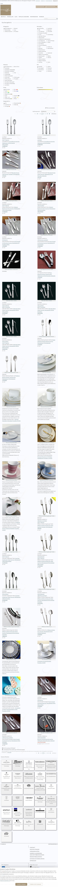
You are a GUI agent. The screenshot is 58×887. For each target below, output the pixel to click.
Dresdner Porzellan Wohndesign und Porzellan (40, 789)
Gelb (6, 91)
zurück (3, 844)
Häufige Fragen (34, 849)
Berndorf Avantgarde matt (46, 732)
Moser (49, 42)
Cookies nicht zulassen (35, 884)
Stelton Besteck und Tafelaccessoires (6, 813)
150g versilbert (40, 205)
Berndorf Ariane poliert (46, 169)
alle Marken (41, 28)
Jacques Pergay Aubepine (11, 516)
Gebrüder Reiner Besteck (17, 800)
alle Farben (7, 89)
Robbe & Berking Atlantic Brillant (46, 336)
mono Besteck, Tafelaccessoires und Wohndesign (18, 814)
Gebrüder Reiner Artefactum (11, 269)
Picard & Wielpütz (42, 45)
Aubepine (18, 522)
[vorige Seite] (37, 114)
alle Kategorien (8, 28)
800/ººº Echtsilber (6, 307)
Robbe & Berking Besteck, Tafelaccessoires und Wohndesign (40, 766)
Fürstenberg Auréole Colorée (11, 695)
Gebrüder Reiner (42, 36)
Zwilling (40, 62)
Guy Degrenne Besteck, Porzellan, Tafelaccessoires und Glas (51, 802)
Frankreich (7, 104)
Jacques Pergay (51, 40)
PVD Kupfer (17, 77)
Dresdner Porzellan (42, 33)
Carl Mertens (41, 31)
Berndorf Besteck (29, 800)
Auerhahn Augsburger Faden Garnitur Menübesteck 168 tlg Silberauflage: (11, 560)
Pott (39, 46)
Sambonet (50, 53)
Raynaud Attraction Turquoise (46, 480)
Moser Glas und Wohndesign (18, 765)
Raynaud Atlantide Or (11, 406)
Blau (15, 91)
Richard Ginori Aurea (11, 659)
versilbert (7, 85)
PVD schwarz (8, 78)
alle (6, 103)
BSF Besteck (6, 836)
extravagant (41, 68)
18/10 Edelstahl (40, 556)
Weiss (15, 98)
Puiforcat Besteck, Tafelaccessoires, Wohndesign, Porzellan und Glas (29, 767)
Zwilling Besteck (40, 824)
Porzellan (16, 31)
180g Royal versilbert (42, 520)
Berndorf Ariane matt (11, 169)
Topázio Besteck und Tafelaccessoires (18, 777)
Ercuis (39, 34)
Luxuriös (49, 69)
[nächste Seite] (47, 114)
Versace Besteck (51, 812)
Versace (49, 57)
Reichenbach (50, 48)
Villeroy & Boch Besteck (51, 824)
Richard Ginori (41, 49)
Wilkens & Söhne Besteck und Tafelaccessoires (28, 777)
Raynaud (40, 48)
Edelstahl (7, 72)
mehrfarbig (7, 98)
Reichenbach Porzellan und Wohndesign (40, 801)
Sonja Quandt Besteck (18, 788)
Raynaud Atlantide (47, 372)
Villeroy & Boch (41, 59)
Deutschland (17, 103)
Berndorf (50, 30)
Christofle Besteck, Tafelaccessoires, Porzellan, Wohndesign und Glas (51, 766)
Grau (6, 95)
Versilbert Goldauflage (10, 83)
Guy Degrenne (41, 40)
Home (2, 3)
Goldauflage (7, 74)
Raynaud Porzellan (51, 788)
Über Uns (43, 0)
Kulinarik (50, 71)
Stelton (49, 56)
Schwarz (16, 95)
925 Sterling (5, 240)
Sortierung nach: (36, 111)
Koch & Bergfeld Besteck (51, 776)
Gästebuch (38, 0)
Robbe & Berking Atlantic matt (11, 372)
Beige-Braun (7, 94)
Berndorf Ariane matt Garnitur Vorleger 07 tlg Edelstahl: (11, 174)
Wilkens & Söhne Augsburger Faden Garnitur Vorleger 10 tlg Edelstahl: (45, 527)
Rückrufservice (49, 0)
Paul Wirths (41, 43)
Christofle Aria (11, 135)
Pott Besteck (6, 800)
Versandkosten (34, 851)
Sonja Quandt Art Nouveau (11, 235)
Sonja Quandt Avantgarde (46, 695)
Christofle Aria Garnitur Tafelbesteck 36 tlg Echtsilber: (46, 143)
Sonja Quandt (41, 56)
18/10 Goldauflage (41, 737)
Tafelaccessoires (8, 31)
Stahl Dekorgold (8, 80)
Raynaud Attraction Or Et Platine (46, 442)
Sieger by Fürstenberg (43, 54)
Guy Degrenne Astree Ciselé (46, 269)
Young (39, 71)
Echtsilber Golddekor (9, 71)
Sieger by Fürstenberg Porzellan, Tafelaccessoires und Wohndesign (40, 778)
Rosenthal (40, 53)
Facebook (35, 867)
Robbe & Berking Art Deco (11, 200)
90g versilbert (40, 305)
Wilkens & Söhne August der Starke (11, 626)
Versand (9, 752)
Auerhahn (50, 28)
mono (49, 62)
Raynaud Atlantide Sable (11, 442)
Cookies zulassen (21, 884)
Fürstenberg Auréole (46, 659)
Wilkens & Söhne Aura (46, 626)
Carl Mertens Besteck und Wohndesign (17, 825)
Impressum (33, 860)
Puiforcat (50, 46)
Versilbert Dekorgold (9, 82)
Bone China (16, 66)
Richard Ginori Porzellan (28, 788)
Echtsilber (7, 68)
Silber (6, 97)
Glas (15, 30)
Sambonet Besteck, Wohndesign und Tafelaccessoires (28, 814)
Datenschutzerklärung (37, 858)
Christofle (50, 31)
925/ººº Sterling (5, 140)
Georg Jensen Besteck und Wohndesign (6, 765)
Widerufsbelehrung (36, 856)
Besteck (15, 28)
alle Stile (40, 66)
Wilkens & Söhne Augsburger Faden (46, 516)
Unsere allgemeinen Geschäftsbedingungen (37, 854)
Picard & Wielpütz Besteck (40, 812)
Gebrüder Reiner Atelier (11, 300)
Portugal (7, 106)
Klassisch (50, 68)
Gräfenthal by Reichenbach (44, 39)
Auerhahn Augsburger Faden (11, 551)
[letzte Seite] (49, 114)
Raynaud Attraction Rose (11, 480)
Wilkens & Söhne (42, 60)
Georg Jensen (41, 37)
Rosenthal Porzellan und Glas (28, 825)
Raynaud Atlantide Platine (46, 406)
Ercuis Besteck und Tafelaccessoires (6, 777)
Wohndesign (7, 30)
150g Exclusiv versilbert (42, 240)
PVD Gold (7, 77)
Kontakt (32, 847)
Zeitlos (49, 66)
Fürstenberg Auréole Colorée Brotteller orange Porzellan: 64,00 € (11, 709)
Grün (6, 92)
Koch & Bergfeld (42, 42)
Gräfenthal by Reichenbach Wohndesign (6, 825)
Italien (15, 104)
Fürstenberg (50, 34)
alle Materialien (8, 66)
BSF (39, 30)
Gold (15, 97)
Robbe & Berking (42, 51)
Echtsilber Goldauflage (10, 69)
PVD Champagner (9, 75)
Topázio (40, 57)
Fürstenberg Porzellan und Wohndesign (6, 789)
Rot (15, 89)
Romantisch (41, 69)
